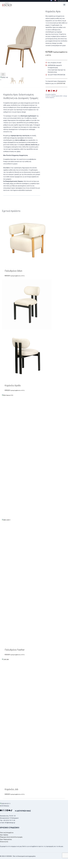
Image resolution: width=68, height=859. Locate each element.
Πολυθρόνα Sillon (13, 271)
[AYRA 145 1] (21, 40)
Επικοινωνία (4, 841)
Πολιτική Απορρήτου (6, 832)
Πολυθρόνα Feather (15, 649)
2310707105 (61, 83)
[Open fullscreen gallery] (3, 74)
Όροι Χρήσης (4, 835)
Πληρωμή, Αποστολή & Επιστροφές (11, 837)
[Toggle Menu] (64, 4)
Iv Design (53, 96)
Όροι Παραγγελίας (6, 839)
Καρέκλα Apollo (13, 385)
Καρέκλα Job (11, 789)
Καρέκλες (53, 94)
